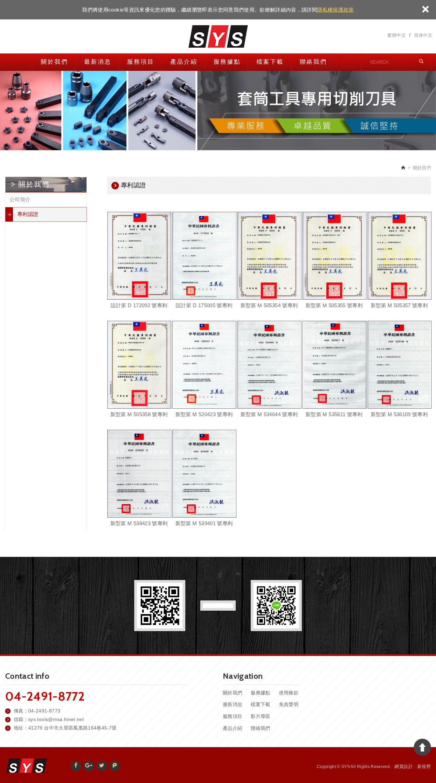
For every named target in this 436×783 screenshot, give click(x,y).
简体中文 (423, 35)
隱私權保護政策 (335, 10)
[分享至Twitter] (102, 766)
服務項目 (140, 62)
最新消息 (97, 62)
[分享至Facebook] (76, 766)
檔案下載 (270, 62)
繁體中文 (396, 35)
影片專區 (260, 716)
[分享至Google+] (89, 766)
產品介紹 (184, 62)
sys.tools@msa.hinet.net (56, 719)
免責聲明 (288, 704)
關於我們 (54, 62)
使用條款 (288, 692)
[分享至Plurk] (115, 766)
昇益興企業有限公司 (218, 36)
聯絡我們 (313, 62)
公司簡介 (20, 199)
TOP (422, 747)
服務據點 (227, 62)
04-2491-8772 (44, 696)
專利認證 (27, 214)
